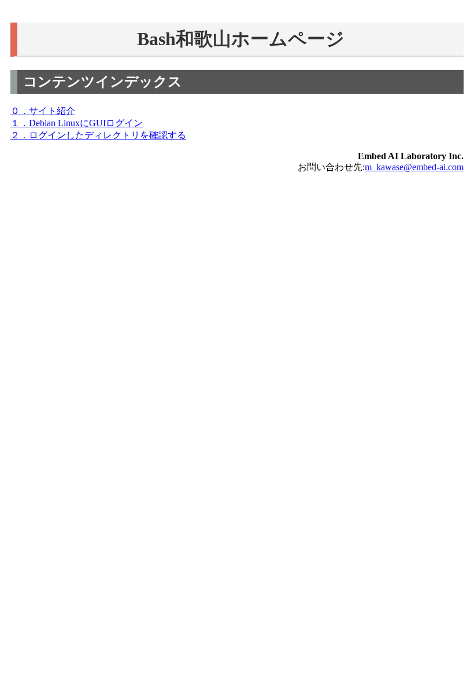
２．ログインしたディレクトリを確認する (98, 135)
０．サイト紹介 (42, 111)
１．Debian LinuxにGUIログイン (76, 123)
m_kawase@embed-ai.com (414, 167)
